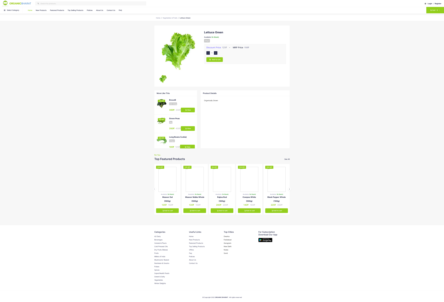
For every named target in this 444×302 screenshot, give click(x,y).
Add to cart (216, 59)
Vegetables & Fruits (170, 18)
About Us (99, 10)
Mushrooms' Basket (161, 260)
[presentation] (154, 189)
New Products (41, 10)
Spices (156, 270)
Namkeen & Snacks (161, 263)
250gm (207, 41)
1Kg (171, 122)
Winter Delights (160, 283)
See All (287, 159)
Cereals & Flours (160, 243)
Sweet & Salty (159, 277)
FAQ (120, 10)
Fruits (156, 253)
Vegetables (158, 280)
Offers (191, 250)
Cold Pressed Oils (161, 246)
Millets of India (159, 256)
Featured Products (57, 10)
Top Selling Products (75, 10)
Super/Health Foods (161, 273)
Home (30, 10)
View (189, 110)
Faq (190, 253)
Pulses (156, 267)
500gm (172, 141)
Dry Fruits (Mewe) (161, 250)
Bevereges (158, 240)
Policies (90, 10)
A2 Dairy (157, 236)
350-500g (173, 104)
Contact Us (111, 10)
